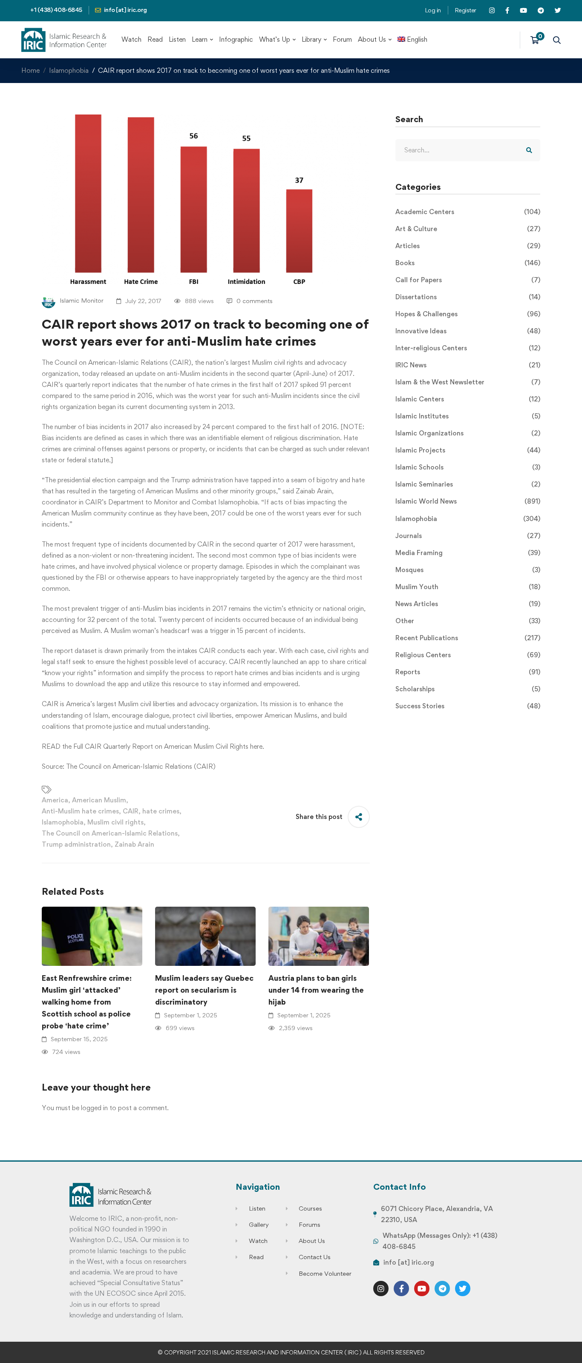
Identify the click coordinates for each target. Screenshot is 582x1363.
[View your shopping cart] (537, 40)
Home (30, 70)
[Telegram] (442, 1288)
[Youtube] (421, 1288)
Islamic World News (467, 501)
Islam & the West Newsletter (467, 382)
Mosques (467, 570)
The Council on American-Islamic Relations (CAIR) (141, 766)
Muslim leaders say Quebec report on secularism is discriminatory (204, 990)
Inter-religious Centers (467, 348)
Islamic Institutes (467, 416)
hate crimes (160, 811)
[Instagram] (381, 1288)
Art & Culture (467, 229)
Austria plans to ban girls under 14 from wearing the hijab (316, 990)
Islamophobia (69, 70)
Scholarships (467, 689)
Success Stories (467, 706)
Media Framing (467, 553)
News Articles (467, 604)
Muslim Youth (467, 587)
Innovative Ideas (467, 331)
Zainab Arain (134, 844)
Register (465, 10)
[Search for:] (467, 150)
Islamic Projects (467, 450)
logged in (94, 1108)
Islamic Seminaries (467, 484)
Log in (433, 10)
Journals (467, 536)
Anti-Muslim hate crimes (80, 811)
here (256, 746)
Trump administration (76, 844)
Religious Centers (467, 655)
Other (467, 621)
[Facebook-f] (401, 1288)
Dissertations (467, 297)
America (55, 800)
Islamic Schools (467, 467)
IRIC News (467, 365)
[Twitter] (462, 1288)
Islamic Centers (467, 399)
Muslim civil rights (115, 822)
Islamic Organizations (467, 433)
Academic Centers (467, 212)
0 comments (254, 300)
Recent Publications (467, 638)
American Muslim (99, 800)
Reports (467, 672)
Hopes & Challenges (467, 314)
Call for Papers (467, 280)
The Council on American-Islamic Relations (110, 833)
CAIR (130, 811)
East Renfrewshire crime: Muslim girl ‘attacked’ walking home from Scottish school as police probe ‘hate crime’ (87, 1002)
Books (467, 263)
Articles (467, 246)
